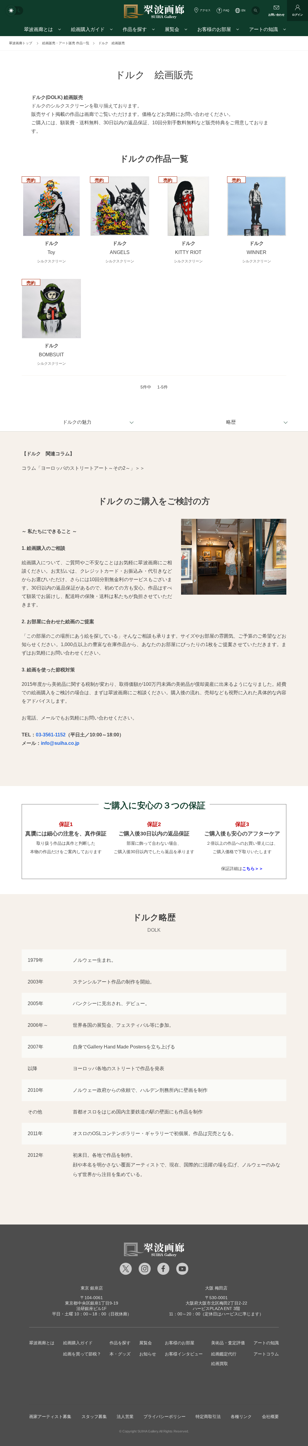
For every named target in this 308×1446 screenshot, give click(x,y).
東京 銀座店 (92, 1288)
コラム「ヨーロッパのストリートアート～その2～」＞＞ (83, 468)
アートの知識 (266, 1342)
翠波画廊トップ (20, 43)
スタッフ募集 (94, 1416)
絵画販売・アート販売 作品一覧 (65, 43)
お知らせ (147, 1354)
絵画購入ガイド (78, 1342)
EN (243, 10)
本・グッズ (120, 1354)
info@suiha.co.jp (60, 743)
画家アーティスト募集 (50, 1416)
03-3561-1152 (51, 734)
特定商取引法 (208, 1416)
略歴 (231, 422)
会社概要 (270, 1416)
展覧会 (145, 1342)
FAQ (226, 10)
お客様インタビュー (184, 1354)
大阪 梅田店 (216, 1288)
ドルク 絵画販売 (111, 43)
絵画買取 (219, 1363)
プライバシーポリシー (164, 1416)
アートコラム (266, 1354)
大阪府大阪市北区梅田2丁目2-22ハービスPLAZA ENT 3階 (216, 1303)
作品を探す (120, 1342)
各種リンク (241, 1416)
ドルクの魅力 (77, 422)
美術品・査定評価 (228, 1342)
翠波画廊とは (41, 1342)
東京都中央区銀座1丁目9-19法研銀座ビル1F (91, 1303)
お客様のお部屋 (179, 1342)
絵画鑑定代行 (223, 1354)
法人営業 (125, 1416)
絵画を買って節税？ (82, 1354)
